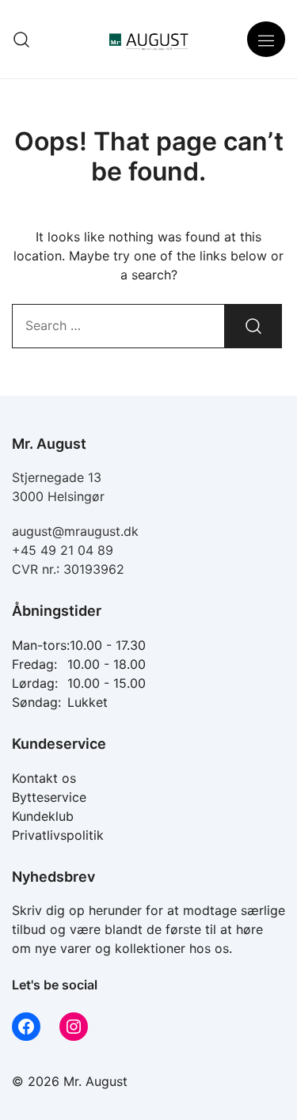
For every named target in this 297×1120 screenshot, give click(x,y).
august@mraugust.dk (75, 531)
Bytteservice (49, 797)
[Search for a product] (22, 38)
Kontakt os (44, 778)
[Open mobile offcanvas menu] (266, 38)
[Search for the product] (253, 326)
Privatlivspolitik (58, 835)
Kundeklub (43, 816)
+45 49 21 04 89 (62, 550)
